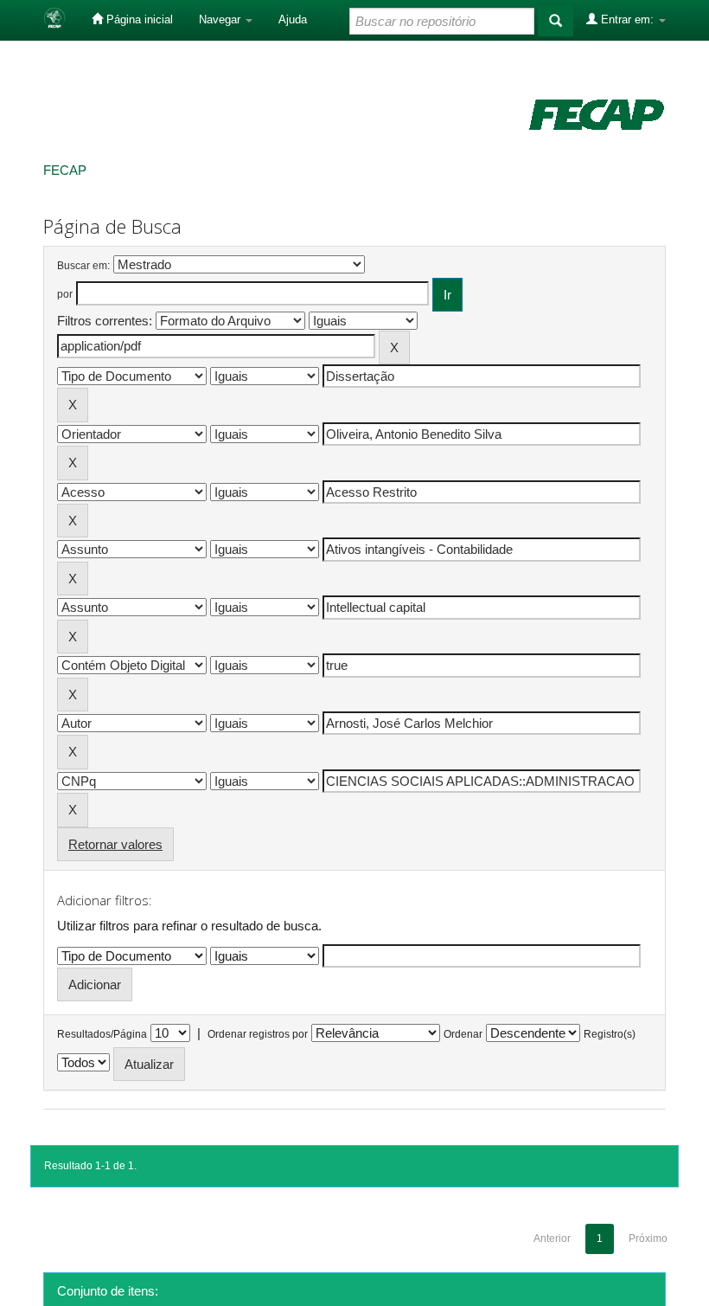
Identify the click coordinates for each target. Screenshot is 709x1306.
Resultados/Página (102, 1034)
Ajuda (292, 19)
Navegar (221, 19)
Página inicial (138, 19)
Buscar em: (83, 266)
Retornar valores (115, 844)
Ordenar (463, 1034)
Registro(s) (610, 1034)
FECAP (64, 170)
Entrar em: (627, 19)
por (65, 294)
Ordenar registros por (258, 1034)
